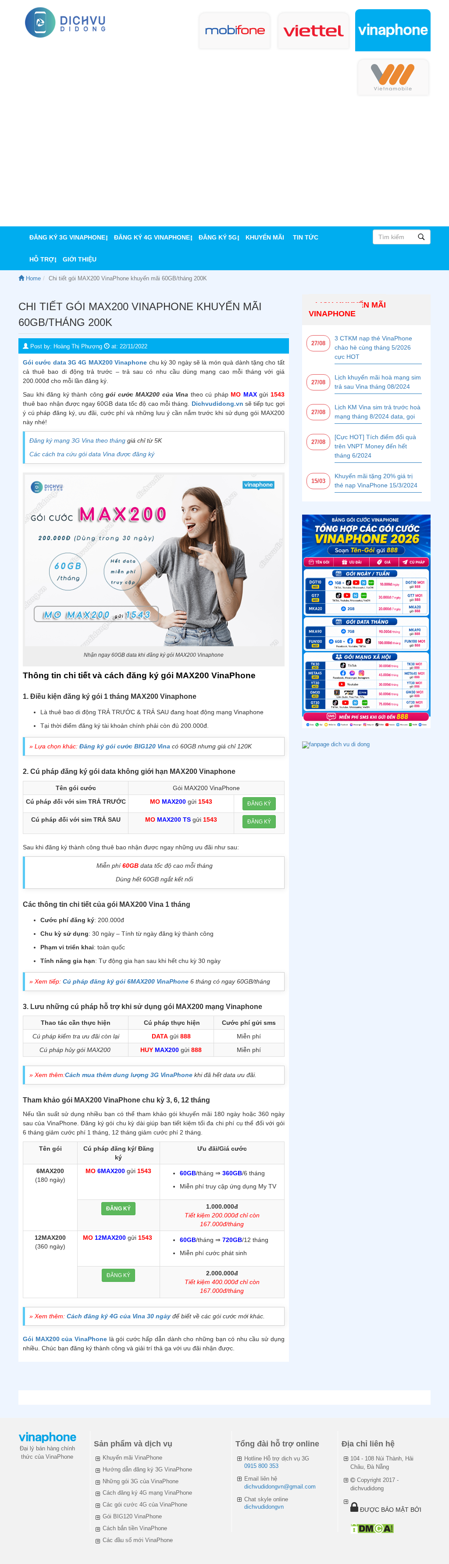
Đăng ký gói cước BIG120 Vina (124, 746)
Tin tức (305, 237)
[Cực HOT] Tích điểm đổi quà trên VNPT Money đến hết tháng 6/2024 (375, 446)
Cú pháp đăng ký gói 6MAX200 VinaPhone (126, 981)
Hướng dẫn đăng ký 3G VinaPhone (147, 1469)
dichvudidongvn (264, 1506)
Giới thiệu (79, 259)
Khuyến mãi (265, 237)
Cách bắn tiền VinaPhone (135, 1528)
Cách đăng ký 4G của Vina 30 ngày (119, 1316)
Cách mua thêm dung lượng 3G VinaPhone (128, 1074)
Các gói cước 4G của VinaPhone (145, 1504)
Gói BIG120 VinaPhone (132, 1516)
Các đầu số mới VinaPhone (138, 1540)
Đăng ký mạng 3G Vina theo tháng (77, 440)
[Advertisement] (224, 160)
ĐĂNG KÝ (259, 804)
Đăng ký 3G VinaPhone (67, 237)
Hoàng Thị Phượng (77, 346)
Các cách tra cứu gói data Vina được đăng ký (91, 454)
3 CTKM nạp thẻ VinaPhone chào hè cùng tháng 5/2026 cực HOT (373, 347)
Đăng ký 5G (218, 237)
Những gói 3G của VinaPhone (140, 1481)
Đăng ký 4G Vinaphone (152, 237)
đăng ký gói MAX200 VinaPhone (191, 675)
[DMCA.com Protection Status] (372, 1528)
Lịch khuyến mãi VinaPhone (347, 309)
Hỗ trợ (41, 259)
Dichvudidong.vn (217, 403)
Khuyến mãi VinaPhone (132, 1457)
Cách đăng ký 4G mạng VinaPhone (147, 1492)
